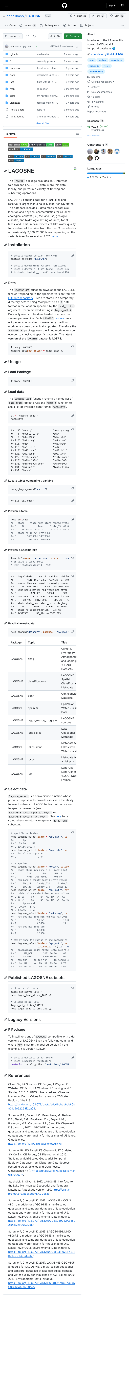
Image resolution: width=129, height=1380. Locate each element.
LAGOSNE (34, 16)
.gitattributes (17, 116)
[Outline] (77, 133)
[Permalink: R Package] (6, 1029)
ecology (102, 60)
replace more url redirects (51, 102)
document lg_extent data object (54, 75)
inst (12, 81)
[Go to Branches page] (27, 36)
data (12, 75)
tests (12, 95)
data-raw (15, 68)
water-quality (96, 71)
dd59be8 (54, 46)
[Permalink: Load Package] (6, 372)
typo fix (41, 109)
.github (14, 54)
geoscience (116, 60)
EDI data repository (20, 298)
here (58, 816)
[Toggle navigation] (6, 5)
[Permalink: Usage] (6, 361)
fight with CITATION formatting (54, 81)
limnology (94, 66)
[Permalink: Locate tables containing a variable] (6, 480)
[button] (72, 255)
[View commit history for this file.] (77, 46)
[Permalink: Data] (6, 283)
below (54, 236)
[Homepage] (64, 5)
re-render (42, 88)
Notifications (80, 16)
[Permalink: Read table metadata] (6, 623)
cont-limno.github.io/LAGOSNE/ (109, 54)
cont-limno (15, 16)
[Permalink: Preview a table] (6, 511)
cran (92, 60)
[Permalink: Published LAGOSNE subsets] (6, 977)
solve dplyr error (24, 46)
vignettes (15, 102)
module (59, 318)
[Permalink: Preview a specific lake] (6, 549)
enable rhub (43, 54)
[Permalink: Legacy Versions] (6, 1019)
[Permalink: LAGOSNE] (6, 170)
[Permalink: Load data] (6, 391)
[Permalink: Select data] (6, 789)
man (12, 88)
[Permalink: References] (6, 1075)
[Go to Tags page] (34, 36)
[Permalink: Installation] (6, 244)
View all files (42, 123)
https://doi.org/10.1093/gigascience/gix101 (35, 1143)
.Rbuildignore (17, 109)
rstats (107, 66)
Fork (99, 16)
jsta (12, 46)
